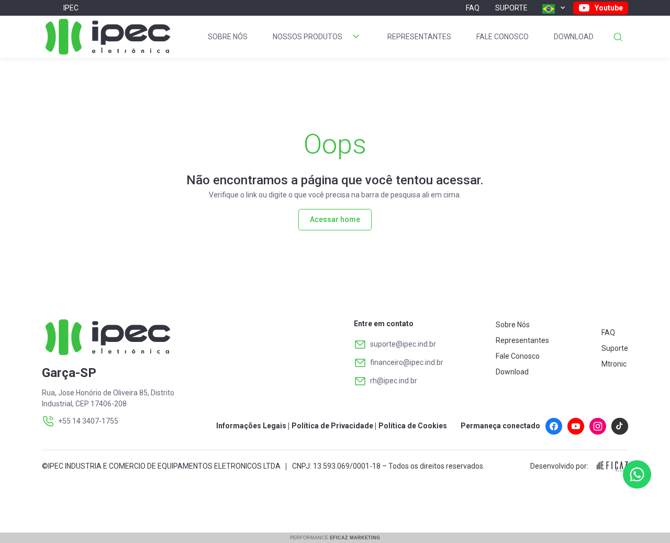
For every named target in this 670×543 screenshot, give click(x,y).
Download (574, 36)
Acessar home (335, 219)
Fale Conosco (502, 36)
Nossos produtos (307, 36)
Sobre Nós (228, 36)
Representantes (419, 36)
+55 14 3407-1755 (88, 421)
